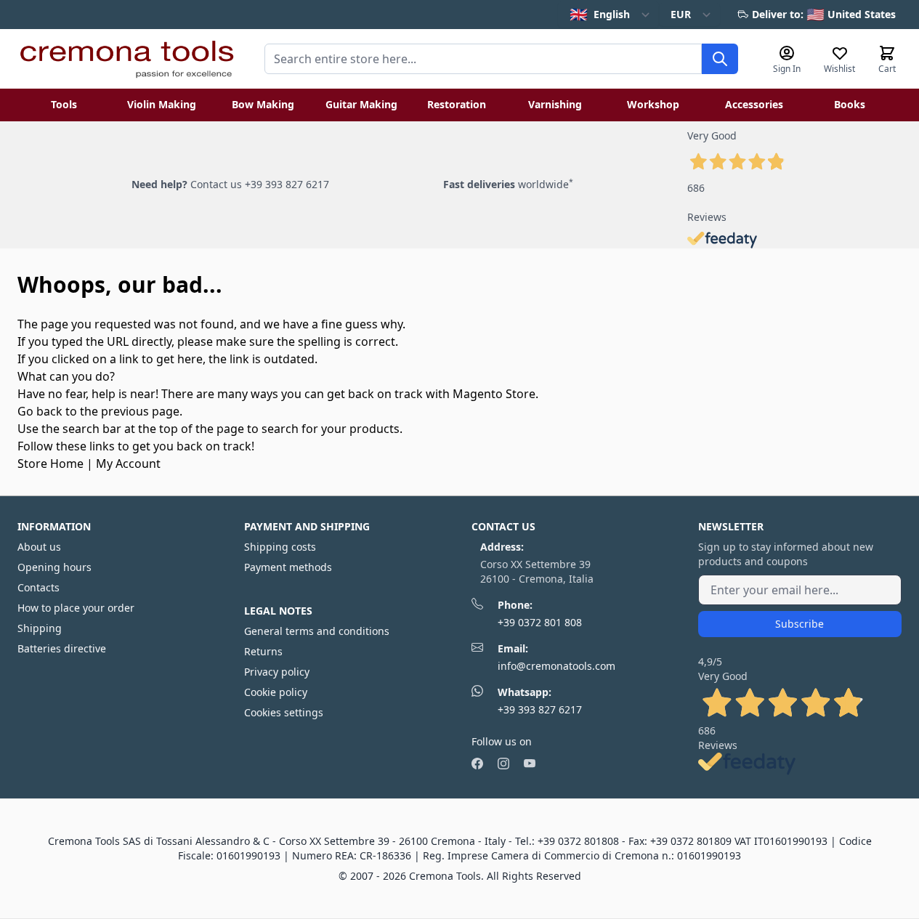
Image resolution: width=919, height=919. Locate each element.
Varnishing (555, 104)
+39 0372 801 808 (540, 622)
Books (849, 104)
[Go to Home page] (126, 58)
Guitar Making (361, 104)
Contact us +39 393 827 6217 (259, 184)
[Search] (720, 59)
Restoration (456, 104)
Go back (39, 411)
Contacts (38, 587)
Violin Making (161, 104)
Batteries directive (61, 648)
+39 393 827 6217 (540, 709)
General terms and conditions (316, 631)
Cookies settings (283, 712)
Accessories (754, 104)
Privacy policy (276, 672)
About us (39, 547)
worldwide (508, 184)
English (600, 14)
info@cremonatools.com (556, 666)
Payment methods (288, 567)
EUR (681, 14)
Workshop (653, 104)
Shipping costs (280, 547)
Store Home (50, 463)
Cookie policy (275, 692)
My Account (128, 463)
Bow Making (263, 104)
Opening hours (54, 567)
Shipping (39, 628)
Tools (64, 104)
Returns (263, 651)
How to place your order (75, 608)
